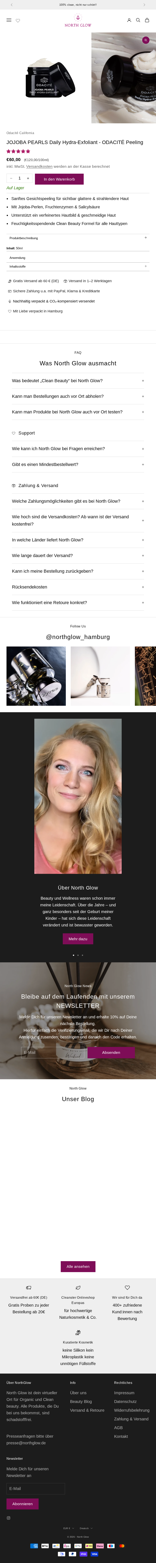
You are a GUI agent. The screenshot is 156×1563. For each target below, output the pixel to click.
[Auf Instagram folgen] (8, 1518)
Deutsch (84, 1528)
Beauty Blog (81, 1401)
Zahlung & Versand (131, 1419)
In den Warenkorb (59, 179)
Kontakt (121, 1436)
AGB (118, 1427)
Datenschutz (125, 1401)
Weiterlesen (17, 1253)
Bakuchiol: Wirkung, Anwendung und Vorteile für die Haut (104, 1164)
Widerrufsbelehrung (132, 1410)
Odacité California (20, 133)
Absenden (111, 1052)
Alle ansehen (78, 1266)
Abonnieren (22, 1504)
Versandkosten (39, 166)
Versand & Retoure (87, 1410)
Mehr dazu (78, 939)
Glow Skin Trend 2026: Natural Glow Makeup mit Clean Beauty (32, 1185)
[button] (18, 151)
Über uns (78, 1393)
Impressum (124, 1393)
